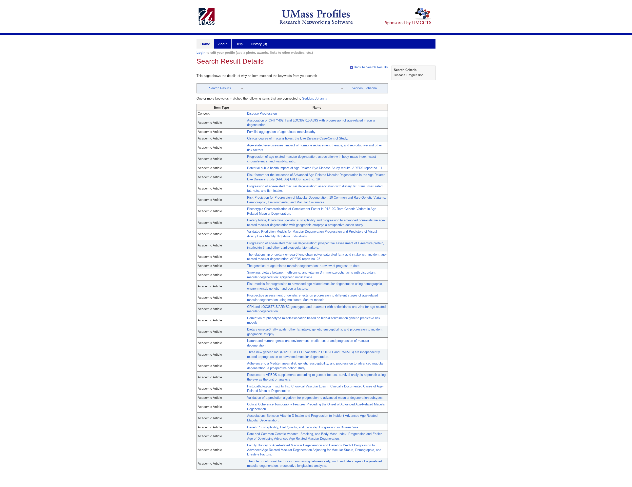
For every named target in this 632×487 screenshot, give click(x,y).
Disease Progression (262, 113)
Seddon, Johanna (364, 88)
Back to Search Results (370, 67)
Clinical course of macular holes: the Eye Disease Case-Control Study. (297, 138)
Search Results (220, 88)
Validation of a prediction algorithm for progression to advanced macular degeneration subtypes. (315, 398)
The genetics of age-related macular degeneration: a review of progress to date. (303, 266)
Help (239, 44)
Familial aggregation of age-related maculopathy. (281, 132)
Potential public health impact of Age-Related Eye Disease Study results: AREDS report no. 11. (315, 168)
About (222, 44)
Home (205, 44)
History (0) (259, 44)
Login (201, 52)
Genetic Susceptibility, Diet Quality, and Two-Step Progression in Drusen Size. (303, 427)
